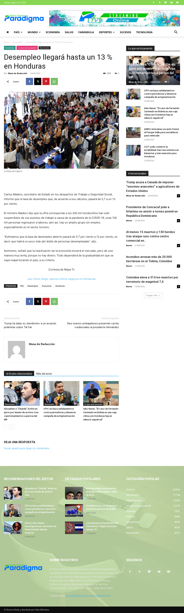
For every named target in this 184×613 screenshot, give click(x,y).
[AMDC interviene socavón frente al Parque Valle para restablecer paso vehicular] (133, 132)
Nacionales (44, 47)
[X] (159, 2)
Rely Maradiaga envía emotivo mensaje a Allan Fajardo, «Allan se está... (101, 491)
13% (22, 286)
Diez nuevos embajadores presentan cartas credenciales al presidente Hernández (93, 325)
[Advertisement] (61, 182)
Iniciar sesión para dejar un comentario (26, 448)
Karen (129, 220)
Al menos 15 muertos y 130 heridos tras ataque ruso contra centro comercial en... (150, 236)
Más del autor (44, 373)
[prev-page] (6, 427)
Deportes (105, 32)
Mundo (33, 32)
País (17, 32)
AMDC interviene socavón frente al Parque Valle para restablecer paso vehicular (161, 132)
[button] (175, 32)
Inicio (6, 42)
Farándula (86, 32)
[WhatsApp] (54, 81)
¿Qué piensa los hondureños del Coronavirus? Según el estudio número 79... (102, 526)
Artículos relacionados (19, 373)
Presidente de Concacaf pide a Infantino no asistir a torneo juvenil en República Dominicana (152, 211)
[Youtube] (177, 2)
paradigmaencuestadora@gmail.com (88, 595)
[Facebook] (153, 2)
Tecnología (144, 32)
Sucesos (125, 32)
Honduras (60, 286)
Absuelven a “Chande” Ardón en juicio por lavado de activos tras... (41, 491)
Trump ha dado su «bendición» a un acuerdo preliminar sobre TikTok (30, 325)
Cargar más (152, 295)
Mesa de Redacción (17, 73)
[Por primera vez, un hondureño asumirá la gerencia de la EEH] (74, 510)
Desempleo (32, 286)
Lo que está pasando (27, 47)
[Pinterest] (46, 81)
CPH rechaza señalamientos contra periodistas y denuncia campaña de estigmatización (59, 412)
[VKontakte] (171, 2)
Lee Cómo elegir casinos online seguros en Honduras (61, 279)
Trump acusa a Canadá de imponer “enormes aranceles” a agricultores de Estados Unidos (153, 186)
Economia (46, 286)
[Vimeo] (165, 2)
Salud (69, 32)
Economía (53, 32)
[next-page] (12, 427)
